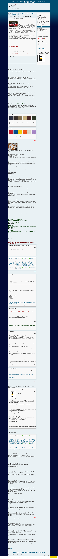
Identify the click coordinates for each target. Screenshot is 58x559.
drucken (11, 548)
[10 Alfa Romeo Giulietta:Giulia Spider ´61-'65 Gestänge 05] (12, 439)
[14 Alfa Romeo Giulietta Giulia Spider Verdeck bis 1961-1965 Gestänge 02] (12, 442)
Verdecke (18, 13)
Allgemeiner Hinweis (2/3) (41, 49)
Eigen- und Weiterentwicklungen (18, 552)
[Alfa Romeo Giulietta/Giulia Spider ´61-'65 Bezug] (18, 447)
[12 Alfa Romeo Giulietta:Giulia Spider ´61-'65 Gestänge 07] (25, 439)
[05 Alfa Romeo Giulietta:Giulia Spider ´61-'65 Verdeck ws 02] (25, 266)
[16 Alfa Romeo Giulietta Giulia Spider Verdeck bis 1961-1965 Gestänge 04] (25, 442)
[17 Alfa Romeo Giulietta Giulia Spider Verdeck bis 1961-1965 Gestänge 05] (32, 442)
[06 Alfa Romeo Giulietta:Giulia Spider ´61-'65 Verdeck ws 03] (32, 266)
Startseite (13, 13)
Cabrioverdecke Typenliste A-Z (30, 552)
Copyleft (10, 554)
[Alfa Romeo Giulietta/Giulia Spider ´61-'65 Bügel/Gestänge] (25, 447)
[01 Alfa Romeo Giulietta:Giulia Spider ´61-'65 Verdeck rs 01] (18, 263)
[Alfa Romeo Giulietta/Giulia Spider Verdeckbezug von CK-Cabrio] (12, 264)
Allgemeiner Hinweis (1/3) (41, 48)
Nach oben (35, 140)
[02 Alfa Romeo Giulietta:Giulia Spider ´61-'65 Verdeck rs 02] (25, 263)
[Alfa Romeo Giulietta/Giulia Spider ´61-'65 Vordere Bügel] (32, 447)
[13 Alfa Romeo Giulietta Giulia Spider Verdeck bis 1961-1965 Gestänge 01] (32, 439)
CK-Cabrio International (40, 552)
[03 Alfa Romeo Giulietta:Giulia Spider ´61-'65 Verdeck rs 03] (32, 263)
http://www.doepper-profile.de (12, 377)
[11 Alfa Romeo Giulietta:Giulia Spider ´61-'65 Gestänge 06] (18, 439)
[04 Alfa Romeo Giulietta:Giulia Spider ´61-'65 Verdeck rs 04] (18, 266)
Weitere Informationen (29, 557)
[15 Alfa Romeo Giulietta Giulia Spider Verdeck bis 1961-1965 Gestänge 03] (18, 442)
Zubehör (39, 47)
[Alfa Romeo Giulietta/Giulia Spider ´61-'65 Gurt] (12, 447)
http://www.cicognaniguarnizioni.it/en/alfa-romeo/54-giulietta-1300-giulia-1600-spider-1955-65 (21, 374)
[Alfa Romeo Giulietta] (18, 267)
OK (53, 557)
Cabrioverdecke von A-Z (23, 13)
